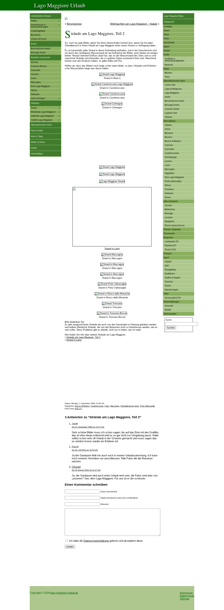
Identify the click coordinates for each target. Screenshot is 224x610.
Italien (167, 46)
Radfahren (170, 273)
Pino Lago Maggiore (40, 86)
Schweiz (168, 253)
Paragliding (170, 269)
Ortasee (168, 117)
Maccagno (36, 82)
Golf (167, 265)
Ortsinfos (35, 103)
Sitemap (184, 598)
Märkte (168, 310)
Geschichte (169, 42)
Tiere (167, 77)
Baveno (168, 137)
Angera (168, 125)
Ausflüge (168, 26)
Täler (166, 294)
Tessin (34, 108)
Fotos (106, 406)
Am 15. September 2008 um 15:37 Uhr (88, 427)
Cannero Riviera (39, 66)
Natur (166, 69)
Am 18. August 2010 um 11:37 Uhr (86, 470)
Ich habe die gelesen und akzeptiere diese (105, 540)
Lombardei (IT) (172, 241)
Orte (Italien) (170, 121)
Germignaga (171, 157)
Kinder (167, 50)
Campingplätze (38, 31)
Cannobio (35, 70)
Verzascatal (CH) (173, 298)
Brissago (169, 213)
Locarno (35, 74)
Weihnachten (170, 314)
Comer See (170, 85)
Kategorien (169, 22)
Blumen (168, 73)
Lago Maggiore (172, 93)
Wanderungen (171, 289)
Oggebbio (169, 173)
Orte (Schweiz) (171, 201)
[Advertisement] (45, 212)
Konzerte (169, 306)
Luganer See (171, 113)
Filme (166, 34)
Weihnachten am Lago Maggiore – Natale (133, 23)
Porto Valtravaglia (147, 406)
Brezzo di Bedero (82, 406)
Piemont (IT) (170, 245)
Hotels (34, 21)
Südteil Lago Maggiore (41, 120)
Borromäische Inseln (40, 48)
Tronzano (169, 189)
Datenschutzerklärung (96, 540)
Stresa (34, 90)
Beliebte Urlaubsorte (40, 57)
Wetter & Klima (38, 142)
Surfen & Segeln (172, 277)
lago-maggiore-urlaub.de (64, 592)
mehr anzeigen (38, 98)
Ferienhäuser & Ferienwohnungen (39, 26)
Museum (169, 65)
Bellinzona (170, 209)
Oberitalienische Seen (41, 125)
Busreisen (35, 35)
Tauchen (169, 281)
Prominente (169, 233)
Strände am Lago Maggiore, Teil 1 (83, 337)
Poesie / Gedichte (172, 229)
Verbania (35, 94)
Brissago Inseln (38, 52)
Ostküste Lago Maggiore (42, 116)
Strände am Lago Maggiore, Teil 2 (98, 33)
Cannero (169, 145)
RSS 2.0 (78, 409)
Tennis (168, 285)
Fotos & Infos (37, 130)
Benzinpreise (74, 23)
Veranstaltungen (171, 302)
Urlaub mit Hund (38, 39)
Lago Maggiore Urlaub (59, 5)
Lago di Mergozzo (173, 89)
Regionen (168, 237)
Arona (167, 129)
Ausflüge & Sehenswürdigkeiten (174, 59)
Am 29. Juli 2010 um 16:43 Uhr (85, 450)
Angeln (168, 261)
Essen (167, 30)
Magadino (169, 221)
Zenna (168, 197)
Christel (76, 466)
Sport (166, 257)
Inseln (34, 44)
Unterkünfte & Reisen (41, 16)
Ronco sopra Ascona (174, 225)
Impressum (186, 592)
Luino (33, 78)
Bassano (169, 133)
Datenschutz (187, 595)
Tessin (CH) (170, 249)
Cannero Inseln (172, 109)
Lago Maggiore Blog (173, 16)
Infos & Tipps (37, 136)
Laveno (168, 161)
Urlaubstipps (37, 153)
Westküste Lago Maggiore (43, 112)
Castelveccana (97, 406)
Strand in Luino (112, 248)
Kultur (166, 54)
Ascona (34, 62)
